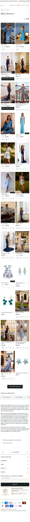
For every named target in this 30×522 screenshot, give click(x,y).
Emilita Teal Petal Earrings (6, 312)
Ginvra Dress (4, 44)
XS (6, 49)
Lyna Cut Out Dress (20, 194)
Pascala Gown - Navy (5, 253)
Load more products (15, 386)
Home (2, 10)
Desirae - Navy (19, 164)
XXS (18, 139)
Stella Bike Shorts (19, 253)
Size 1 (3, 287)
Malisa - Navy (18, 74)
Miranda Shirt (4, 135)
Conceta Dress (4, 223)
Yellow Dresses (6, 397)
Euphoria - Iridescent (20, 312)
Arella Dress (18, 44)
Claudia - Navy (4, 74)
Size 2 (8, 287)
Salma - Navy (4, 104)
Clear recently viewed (7, 443)
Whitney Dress (4, 194)
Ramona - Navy (19, 223)
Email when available (7, 78)
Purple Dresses (19, 397)
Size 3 (13, 287)
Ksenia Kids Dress (5, 283)
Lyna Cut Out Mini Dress (6, 164)
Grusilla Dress (18, 135)
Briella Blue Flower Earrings (21, 373)
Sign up (15, 484)
